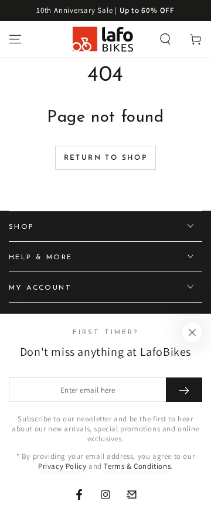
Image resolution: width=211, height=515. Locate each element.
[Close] (192, 332)
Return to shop (106, 158)
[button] (165, 39)
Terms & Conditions (137, 466)
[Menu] (15, 39)
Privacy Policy (62, 466)
